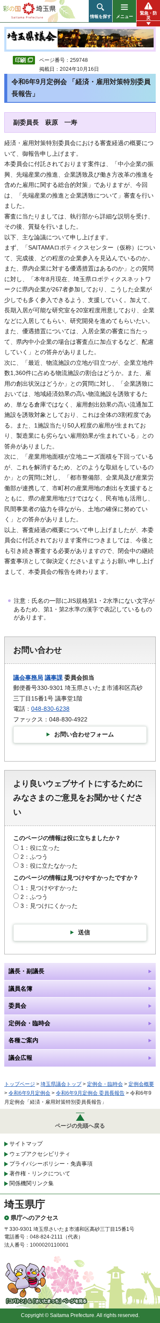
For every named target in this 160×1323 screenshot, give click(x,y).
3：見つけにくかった (49, 905)
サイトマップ (26, 1143)
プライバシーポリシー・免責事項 (51, 1163)
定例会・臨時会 (105, 1084)
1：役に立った (40, 847)
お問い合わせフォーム (84, 734)
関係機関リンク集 (31, 1183)
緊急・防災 (148, 15)
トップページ (19, 1084)
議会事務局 (28, 677)
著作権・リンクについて (39, 1173)
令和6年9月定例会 (29, 1093)
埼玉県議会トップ (61, 1084)
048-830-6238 (50, 708)
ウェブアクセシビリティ (39, 1154)
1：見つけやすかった (49, 887)
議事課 (54, 677)
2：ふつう (34, 856)
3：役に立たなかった (49, 865)
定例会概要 (141, 1084)
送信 (84, 932)
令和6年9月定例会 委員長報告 (90, 1093)
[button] (100, 11)
